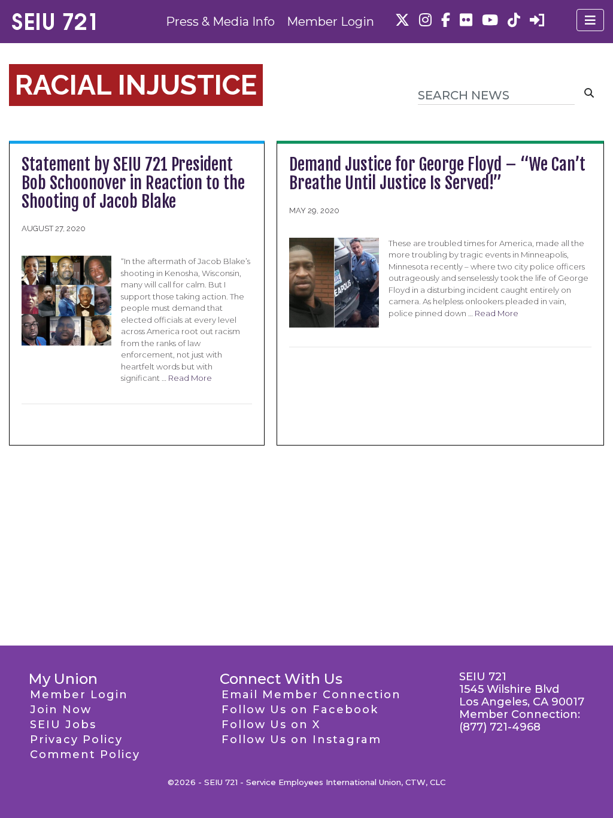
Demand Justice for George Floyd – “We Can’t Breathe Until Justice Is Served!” (437, 173)
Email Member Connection (311, 694)
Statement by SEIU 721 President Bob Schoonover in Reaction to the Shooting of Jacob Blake (133, 183)
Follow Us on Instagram (301, 739)
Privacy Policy (76, 739)
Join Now (61, 709)
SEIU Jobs (63, 724)
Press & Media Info (220, 21)
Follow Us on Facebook (299, 709)
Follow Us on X (270, 724)
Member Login (330, 21)
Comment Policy (85, 754)
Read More (190, 378)
